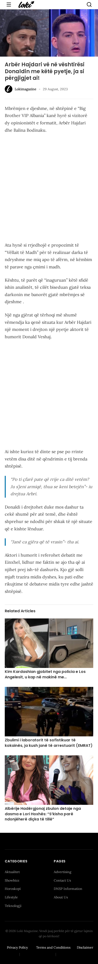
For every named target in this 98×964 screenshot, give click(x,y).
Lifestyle (11, 897)
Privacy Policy (17, 947)
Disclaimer (85, 947)
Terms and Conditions (53, 947)
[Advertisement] (49, 188)
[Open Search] (89, 4)
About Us (61, 897)
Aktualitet (12, 872)
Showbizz (12, 880)
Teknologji (13, 906)
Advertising (62, 872)
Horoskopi (13, 889)
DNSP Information (68, 889)
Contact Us (62, 880)
